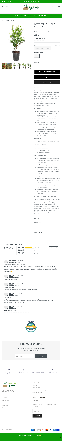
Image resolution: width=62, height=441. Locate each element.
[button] (38, 38)
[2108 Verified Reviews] (31, 332)
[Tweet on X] (37, 232)
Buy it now (47, 82)
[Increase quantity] (41, 65)
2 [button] (29, 315)
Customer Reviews (37, 392)
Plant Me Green (9, 429)
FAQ (3, 403)
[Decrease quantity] (35, 65)
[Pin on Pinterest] (41, 232)
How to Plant (37, 222)
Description (37, 88)
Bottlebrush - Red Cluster (11, 20)
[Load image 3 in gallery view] (16, 42)
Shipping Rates (36, 387)
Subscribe (37, 415)
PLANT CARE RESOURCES (40, 15)
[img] (12, 260)
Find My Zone (5, 400)
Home (3, 20)
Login (3, 407)
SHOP (16, 15)
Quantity (36, 62)
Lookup (41, 356)
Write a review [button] (53, 247)
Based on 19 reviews (9, 248)
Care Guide (37, 226)
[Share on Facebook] (39, 232)
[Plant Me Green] (31, 7)
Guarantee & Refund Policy (39, 390)
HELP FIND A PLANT (26, 15)
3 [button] (31, 315)
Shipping (36, 218)
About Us (35, 385)
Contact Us (5, 405)
